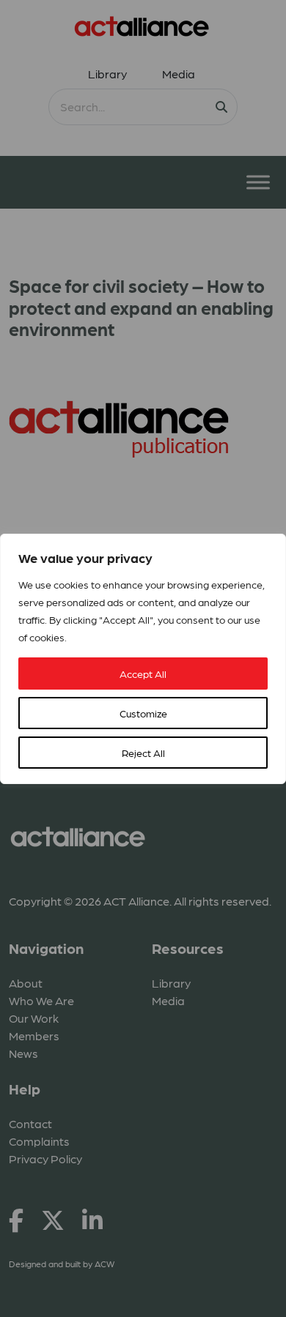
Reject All (143, 752)
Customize (143, 713)
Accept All (143, 673)
